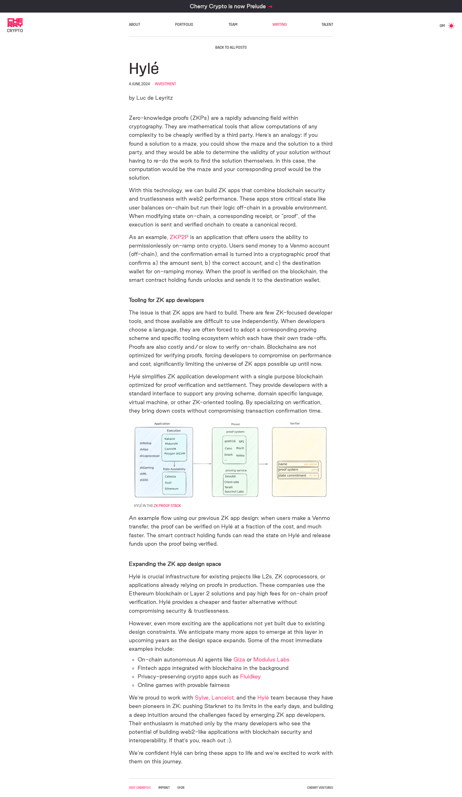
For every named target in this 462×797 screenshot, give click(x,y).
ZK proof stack (167, 506)
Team (233, 24)
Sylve (202, 697)
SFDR (180, 787)
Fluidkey (250, 676)
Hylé (263, 697)
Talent (327, 24)
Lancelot (223, 697)
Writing (279, 24)
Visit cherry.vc (140, 787)
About (134, 24)
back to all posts (231, 47)
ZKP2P (179, 237)
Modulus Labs (271, 659)
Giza (239, 659)
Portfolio (184, 24)
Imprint (164, 787)
